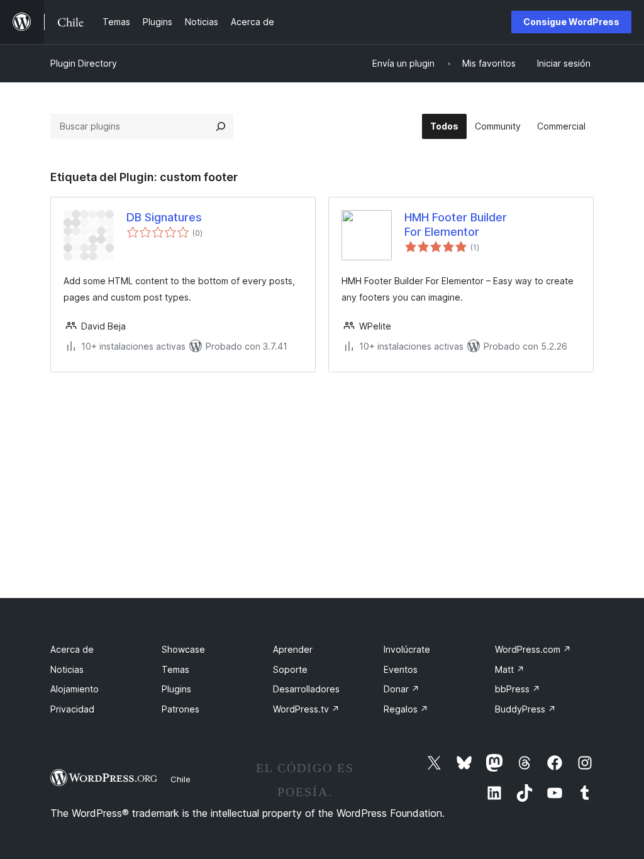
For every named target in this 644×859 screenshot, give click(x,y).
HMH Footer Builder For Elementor (455, 224)
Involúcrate (407, 649)
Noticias (67, 669)
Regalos (406, 709)
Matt (510, 669)
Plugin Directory (83, 63)
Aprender (293, 649)
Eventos (401, 669)
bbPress (517, 689)
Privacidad (72, 709)
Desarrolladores (306, 689)
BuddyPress (525, 709)
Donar (401, 689)
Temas (175, 669)
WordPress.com (533, 649)
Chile (180, 779)
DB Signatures (164, 217)
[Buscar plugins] (220, 126)
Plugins (176, 689)
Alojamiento (74, 689)
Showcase (183, 649)
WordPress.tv (306, 709)
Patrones (180, 709)
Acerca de (72, 649)
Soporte (290, 669)
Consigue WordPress (571, 21)
